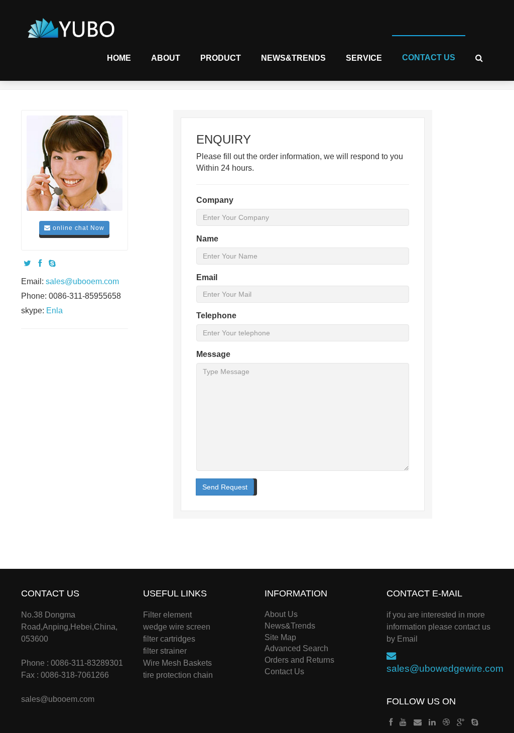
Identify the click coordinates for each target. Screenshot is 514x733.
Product (220, 58)
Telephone (216, 315)
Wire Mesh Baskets (177, 663)
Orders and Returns (299, 660)
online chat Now (77, 227)
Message (213, 354)
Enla (54, 310)
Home (119, 58)
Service (364, 58)
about (165, 58)
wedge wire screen (176, 627)
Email (206, 277)
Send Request (224, 487)
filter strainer (165, 651)
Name (207, 238)
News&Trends (293, 58)
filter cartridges (169, 639)
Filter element (167, 614)
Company (214, 200)
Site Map (280, 637)
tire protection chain (178, 675)
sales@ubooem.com (82, 281)
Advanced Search (296, 648)
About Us (281, 614)
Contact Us (428, 57)
